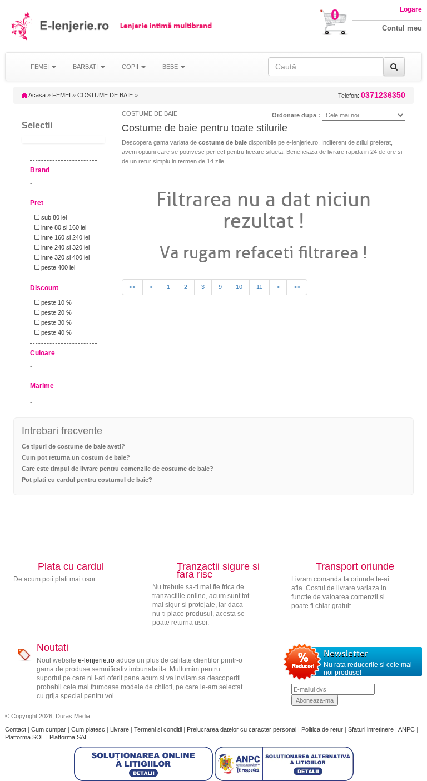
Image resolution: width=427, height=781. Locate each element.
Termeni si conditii (158, 729)
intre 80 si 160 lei (62, 227)
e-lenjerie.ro (96, 660)
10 (239, 286)
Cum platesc (89, 729)
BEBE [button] (171, 66)
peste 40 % (55, 332)
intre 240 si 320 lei (64, 247)
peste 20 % (55, 312)
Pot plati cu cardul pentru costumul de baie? (87, 479)
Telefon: (371, 95)
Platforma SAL (68, 737)
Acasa (36, 95)
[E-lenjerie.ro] (22, 26)
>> (297, 286)
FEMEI (61, 95)
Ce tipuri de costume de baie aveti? (73, 446)
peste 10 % (55, 302)
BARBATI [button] (86, 66)
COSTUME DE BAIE (105, 95)
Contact (16, 729)
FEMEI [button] (41, 66)
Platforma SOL (24, 737)
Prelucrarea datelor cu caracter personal (242, 729)
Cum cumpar (49, 729)
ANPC (406, 729)
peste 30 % (55, 322)
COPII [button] (131, 66)
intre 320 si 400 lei (64, 257)
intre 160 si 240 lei (64, 237)
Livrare (120, 729)
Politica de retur (323, 729)
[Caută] (394, 66)
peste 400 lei (57, 267)
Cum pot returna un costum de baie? (76, 457)
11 (259, 286)
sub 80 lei (53, 217)
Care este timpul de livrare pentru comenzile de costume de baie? (118, 468)
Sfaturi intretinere (371, 729)
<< (132, 286)
